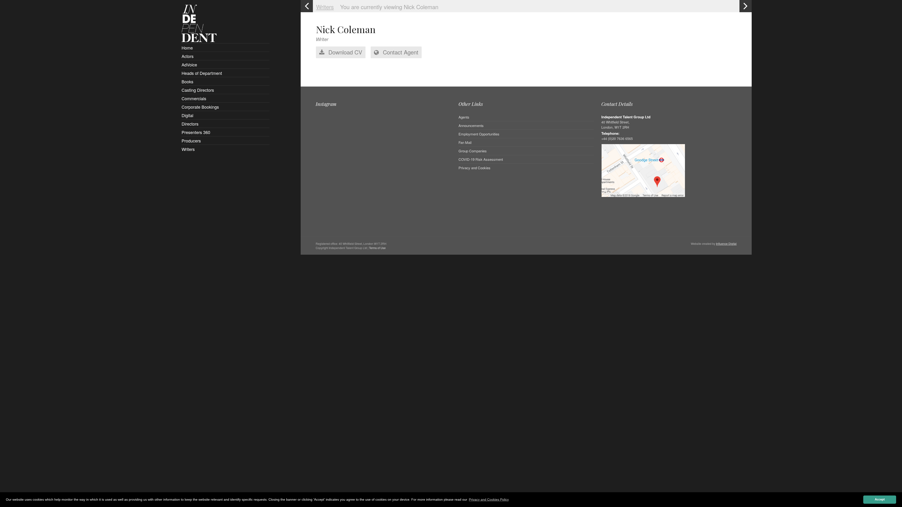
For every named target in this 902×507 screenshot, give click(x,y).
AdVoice (189, 64)
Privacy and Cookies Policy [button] (489, 499)
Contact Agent (399, 52)
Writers (188, 149)
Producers (191, 141)
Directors (190, 124)
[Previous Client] (307, 6)
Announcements (471, 125)
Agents (464, 117)
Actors (188, 56)
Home (187, 48)
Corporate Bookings (200, 107)
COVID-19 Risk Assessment (481, 159)
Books (187, 81)
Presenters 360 (196, 132)
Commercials (194, 98)
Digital (187, 115)
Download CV (344, 52)
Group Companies (473, 150)
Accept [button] (880, 499)
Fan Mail (465, 142)
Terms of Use (377, 248)
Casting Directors (198, 90)
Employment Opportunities (479, 133)
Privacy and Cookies (474, 167)
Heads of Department (202, 73)
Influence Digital (726, 244)
